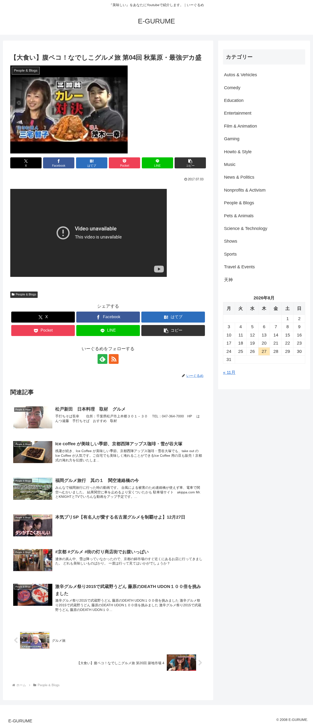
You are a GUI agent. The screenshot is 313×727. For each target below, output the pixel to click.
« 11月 (229, 372)
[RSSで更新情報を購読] (114, 359)
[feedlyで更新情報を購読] (102, 359)
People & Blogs (26, 294)
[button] (190, 162)
